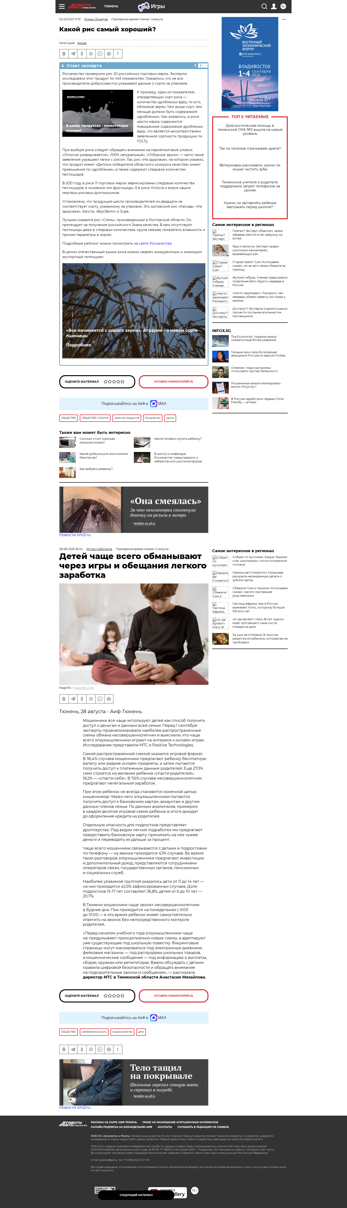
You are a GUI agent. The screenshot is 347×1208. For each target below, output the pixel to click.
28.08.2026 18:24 (71, 549)
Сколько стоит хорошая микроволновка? (97, 440)
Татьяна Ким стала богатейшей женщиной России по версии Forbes (258, 354)
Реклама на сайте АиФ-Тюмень (114, 1122)
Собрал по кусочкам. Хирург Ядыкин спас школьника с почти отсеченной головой (260, 560)
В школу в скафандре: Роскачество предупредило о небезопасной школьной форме (178, 457)
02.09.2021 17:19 (69, 19)
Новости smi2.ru (75, 535)
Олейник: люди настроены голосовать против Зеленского (254, 369)
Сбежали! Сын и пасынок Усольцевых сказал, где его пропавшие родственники (260, 591)
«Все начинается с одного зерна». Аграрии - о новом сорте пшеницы (132, 333)
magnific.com (84, 688)
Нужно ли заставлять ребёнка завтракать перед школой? (250, 205)
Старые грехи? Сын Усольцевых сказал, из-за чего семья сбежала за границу (259, 265)
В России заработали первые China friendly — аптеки (257, 400)
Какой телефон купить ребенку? (178, 438)
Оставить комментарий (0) (173, 381)
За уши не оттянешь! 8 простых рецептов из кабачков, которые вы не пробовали (260, 638)
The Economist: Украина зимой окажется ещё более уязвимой (253, 338)
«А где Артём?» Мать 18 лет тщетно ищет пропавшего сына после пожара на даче (258, 623)
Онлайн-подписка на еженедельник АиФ (121, 1127)
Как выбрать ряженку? (96, 469)
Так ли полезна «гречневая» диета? (250, 149)
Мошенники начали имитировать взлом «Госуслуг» (256, 385)
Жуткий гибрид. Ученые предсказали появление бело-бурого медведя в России (260, 281)
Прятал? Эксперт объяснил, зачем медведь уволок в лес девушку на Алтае (258, 234)
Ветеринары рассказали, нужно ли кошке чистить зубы (250, 167)
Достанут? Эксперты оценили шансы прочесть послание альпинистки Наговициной (260, 312)
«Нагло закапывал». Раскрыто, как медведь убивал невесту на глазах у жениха (259, 296)
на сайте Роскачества (152, 243)
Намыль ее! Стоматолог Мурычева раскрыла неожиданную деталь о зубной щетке (258, 576)
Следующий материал (136, 1195)
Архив (81, 43)
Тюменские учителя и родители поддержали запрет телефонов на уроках (250, 186)
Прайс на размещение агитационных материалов (180, 1122)
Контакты (165, 1127)
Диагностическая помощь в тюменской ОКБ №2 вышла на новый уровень (250, 130)
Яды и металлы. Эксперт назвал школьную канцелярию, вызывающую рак (256, 250)
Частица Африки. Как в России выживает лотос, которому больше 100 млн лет (258, 607)
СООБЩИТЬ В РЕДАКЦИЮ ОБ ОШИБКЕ (203, 1127)
